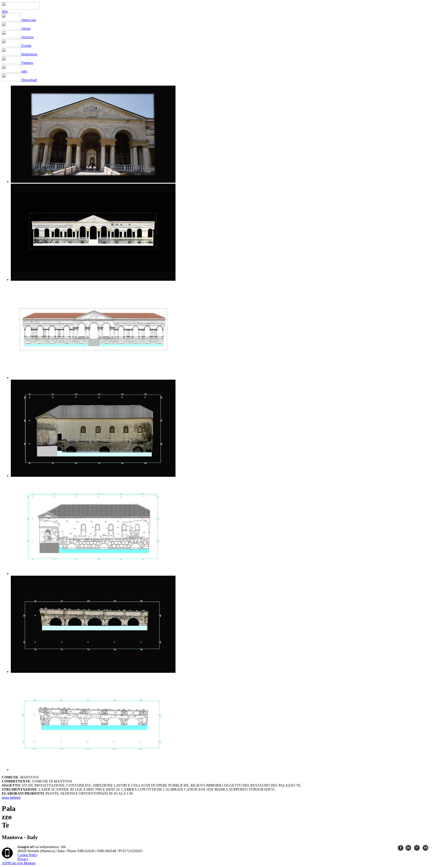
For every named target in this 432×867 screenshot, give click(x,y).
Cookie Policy (28, 855)
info (24, 71)
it (3, 11)
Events (26, 46)
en (6, 11)
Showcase (28, 20)
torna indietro (11, 797)
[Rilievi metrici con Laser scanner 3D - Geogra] (21, 8)
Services (27, 37)
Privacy (23, 859)
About (25, 28)
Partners (27, 63)
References (29, 54)
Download (29, 80)
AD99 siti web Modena (18, 863)
